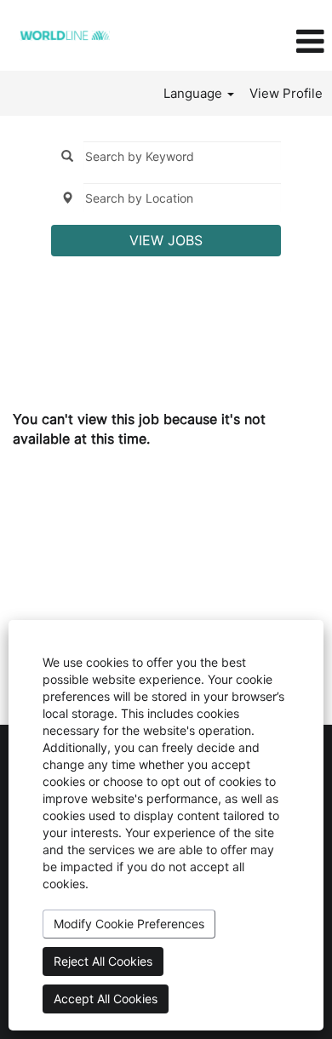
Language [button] (194, 93)
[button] (276, 41)
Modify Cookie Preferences (129, 923)
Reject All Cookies (103, 961)
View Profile (286, 93)
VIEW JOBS (166, 240)
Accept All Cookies (105, 998)
